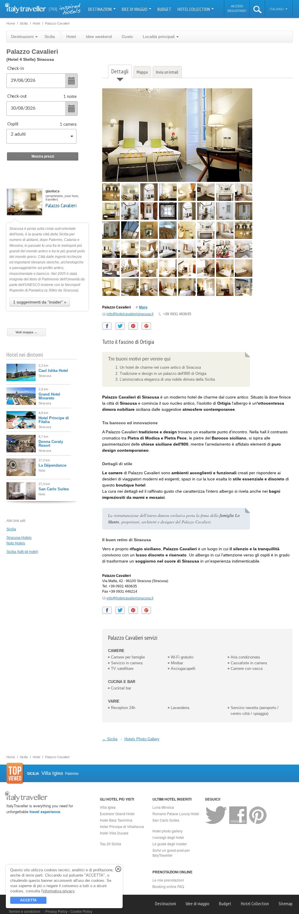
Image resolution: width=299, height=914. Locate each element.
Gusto (127, 36)
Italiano (277, 9)
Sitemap (286, 903)
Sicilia (11, 529)
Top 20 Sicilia (110, 843)
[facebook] (107, 326)
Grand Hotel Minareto (49, 396)
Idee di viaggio (135, 9)
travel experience (44, 811)
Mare (143, 307)
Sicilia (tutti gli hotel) (22, 552)
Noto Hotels (15, 543)
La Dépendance (52, 465)
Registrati (236, 11)
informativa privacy (58, 891)
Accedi (237, 6)
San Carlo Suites (54, 489)
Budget (164, 9)
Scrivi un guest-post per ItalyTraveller (171, 853)
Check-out (17, 96)
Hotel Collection (194, 9)
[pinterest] (133, 326)
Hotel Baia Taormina (116, 820)
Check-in (15, 68)
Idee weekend (99, 36)
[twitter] (120, 326)
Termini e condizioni (24, 911)
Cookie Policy (81, 911)
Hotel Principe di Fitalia (54, 420)
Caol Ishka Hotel (53, 370)
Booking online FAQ (168, 886)
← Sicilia (109, 739)
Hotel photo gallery (167, 830)
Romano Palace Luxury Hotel (175, 813)
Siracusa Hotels (19, 538)
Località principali (159, 36)
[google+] (146, 326)
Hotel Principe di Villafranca (122, 826)
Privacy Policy (56, 911)
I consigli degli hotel (168, 837)
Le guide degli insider (169, 843)
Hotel (71, 36)
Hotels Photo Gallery (141, 739)
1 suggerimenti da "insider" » (39, 302)
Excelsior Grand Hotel (117, 813)
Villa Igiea (108, 807)
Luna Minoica (163, 807)
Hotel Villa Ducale (114, 832)
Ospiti (12, 124)
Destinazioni (100, 9)
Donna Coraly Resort (51, 443)
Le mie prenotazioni (168, 879)
